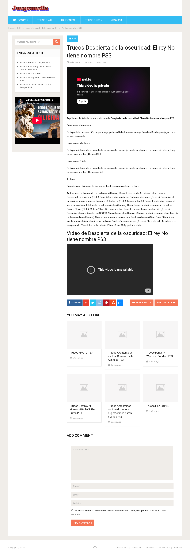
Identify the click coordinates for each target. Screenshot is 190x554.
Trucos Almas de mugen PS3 (35, 62)
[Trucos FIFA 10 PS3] (84, 335)
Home (11, 28)
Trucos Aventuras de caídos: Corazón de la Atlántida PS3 (120, 356)
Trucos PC (68, 20)
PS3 (19, 28)
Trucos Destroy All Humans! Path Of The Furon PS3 (82, 409)
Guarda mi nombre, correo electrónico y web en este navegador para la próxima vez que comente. (118, 512)
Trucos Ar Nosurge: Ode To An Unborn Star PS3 (35, 68)
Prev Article (143, 302)
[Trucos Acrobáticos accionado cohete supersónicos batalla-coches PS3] (122, 388)
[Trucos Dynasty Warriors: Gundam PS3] (160, 335)
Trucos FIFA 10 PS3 (81, 352)
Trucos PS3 (92, 20)
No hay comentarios (97, 62)
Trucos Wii (44, 20)
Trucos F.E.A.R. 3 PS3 (31, 73)
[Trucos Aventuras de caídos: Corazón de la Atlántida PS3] (122, 335)
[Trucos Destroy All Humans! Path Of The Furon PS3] (84, 388)
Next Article (165, 302)
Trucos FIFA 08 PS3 (157, 405)
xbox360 (116, 20)
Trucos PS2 (20, 20)
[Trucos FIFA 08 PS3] (160, 388)
